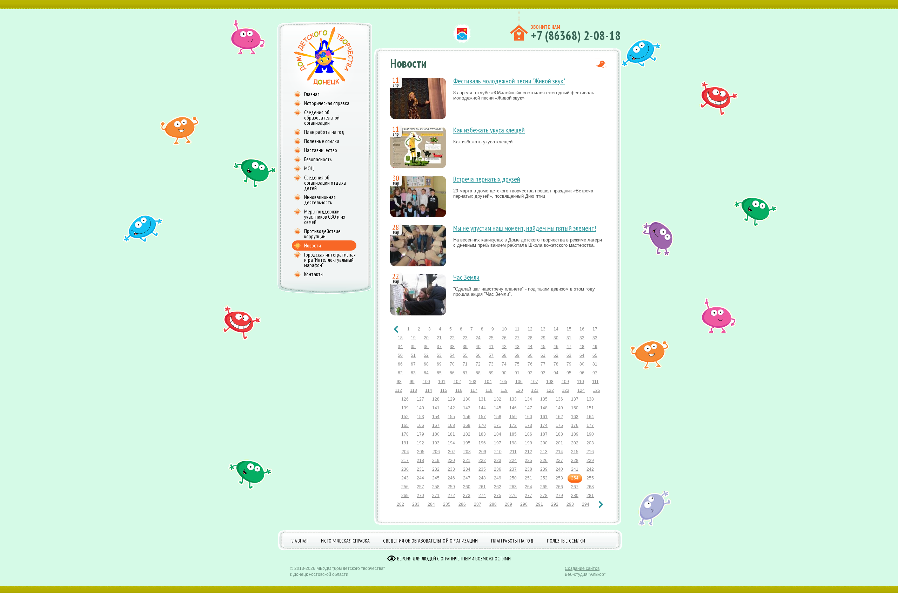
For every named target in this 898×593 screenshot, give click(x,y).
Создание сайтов (582, 568)
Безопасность (317, 159)
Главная (312, 94)
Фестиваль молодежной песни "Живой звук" (509, 81)
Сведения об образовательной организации (322, 117)
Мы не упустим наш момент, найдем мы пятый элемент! (524, 228)
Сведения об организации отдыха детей (325, 182)
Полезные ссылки (321, 141)
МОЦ (309, 168)
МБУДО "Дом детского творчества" (350, 568)
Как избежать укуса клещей (489, 130)
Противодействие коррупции (322, 234)
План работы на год (324, 132)
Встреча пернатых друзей (486, 179)
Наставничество (320, 150)
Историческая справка (326, 103)
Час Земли (466, 277)
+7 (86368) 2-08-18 (576, 35)
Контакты (313, 274)
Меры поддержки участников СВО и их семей (324, 216)
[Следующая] (601, 504)
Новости (312, 245)
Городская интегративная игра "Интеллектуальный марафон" (330, 259)
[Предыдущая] (396, 329)
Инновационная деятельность (320, 200)
